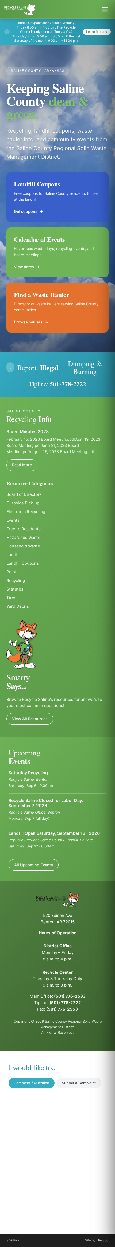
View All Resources (30, 718)
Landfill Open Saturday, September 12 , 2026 (54, 833)
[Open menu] (105, 9)
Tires (11, 597)
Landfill (13, 554)
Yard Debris (17, 606)
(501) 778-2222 (65, 1002)
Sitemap (12, 1240)
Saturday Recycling (28, 772)
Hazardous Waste (23, 537)
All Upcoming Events (33, 865)
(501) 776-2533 (70, 996)
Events (13, 520)
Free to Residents (23, 528)
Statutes (14, 589)
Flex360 (102, 1240)
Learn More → (97, 32)
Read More (22, 464)
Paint (11, 571)
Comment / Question (31, 1083)
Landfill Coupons (22, 563)
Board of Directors (24, 494)
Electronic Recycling (25, 511)
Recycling (15, 580)
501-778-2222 (68, 383)
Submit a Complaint (79, 1083)
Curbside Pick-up (22, 503)
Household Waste (23, 546)
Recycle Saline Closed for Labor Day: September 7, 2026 (46, 803)
